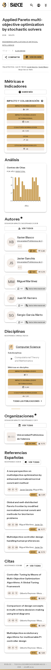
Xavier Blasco (43, 67)
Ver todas (25, 425)
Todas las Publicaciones (27, 401)
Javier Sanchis (32, 67)
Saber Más (25, 92)
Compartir (12, 57)
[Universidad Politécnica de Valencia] (19, 246)
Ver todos (25, 228)
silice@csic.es (29, 667)
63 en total (21, 171)
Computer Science (27, 347)
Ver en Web (34, 57)
